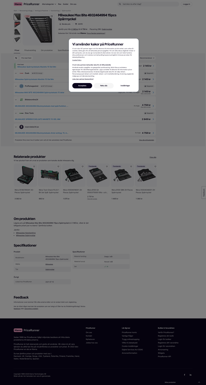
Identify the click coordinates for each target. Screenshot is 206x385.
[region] (104, 65)
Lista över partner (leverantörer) (82, 79)
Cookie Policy (76, 60)
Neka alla (103, 86)
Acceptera (82, 86)
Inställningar (125, 86)
